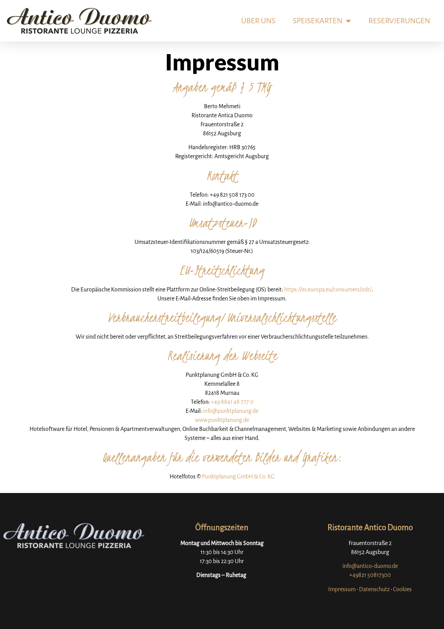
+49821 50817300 (370, 575)
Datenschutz (374, 589)
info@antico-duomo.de (370, 566)
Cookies (402, 589)
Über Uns (258, 21)
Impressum (342, 589)
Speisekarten (317, 21)
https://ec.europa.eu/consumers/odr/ (328, 290)
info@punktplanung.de (230, 411)
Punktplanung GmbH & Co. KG (238, 477)
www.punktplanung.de (222, 420)
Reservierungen (399, 21)
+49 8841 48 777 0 (232, 402)
